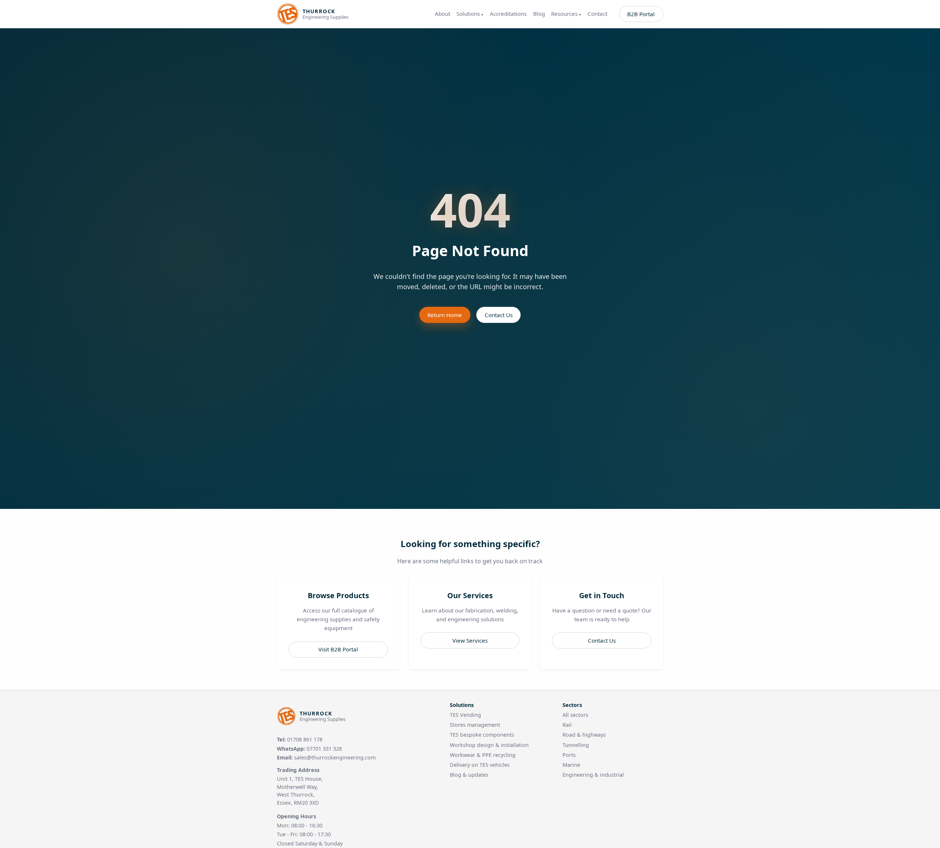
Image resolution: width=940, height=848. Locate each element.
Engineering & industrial (593, 774)
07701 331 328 (324, 748)
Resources (566, 14)
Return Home (444, 315)
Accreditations (508, 14)
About (442, 14)
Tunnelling (576, 744)
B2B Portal (641, 14)
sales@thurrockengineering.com (335, 757)
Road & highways (584, 734)
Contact (597, 14)
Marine (571, 764)
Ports (569, 754)
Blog (539, 14)
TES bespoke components (482, 734)
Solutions (469, 14)
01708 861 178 (304, 739)
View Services (470, 640)
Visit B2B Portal (338, 649)
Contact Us (499, 315)
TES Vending (465, 714)
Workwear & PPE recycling (483, 754)
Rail (567, 724)
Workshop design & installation (489, 744)
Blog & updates (469, 774)
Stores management (475, 724)
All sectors (575, 714)
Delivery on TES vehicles (480, 764)
